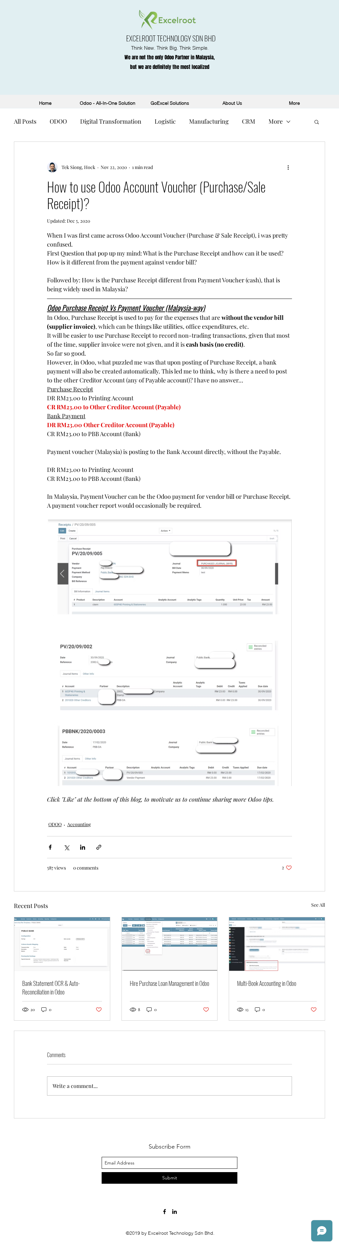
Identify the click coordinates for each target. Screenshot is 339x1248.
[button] (317, 121)
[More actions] (288, 167)
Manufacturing (209, 121)
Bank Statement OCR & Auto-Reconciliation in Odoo (51, 987)
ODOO (58, 121)
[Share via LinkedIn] (82, 847)
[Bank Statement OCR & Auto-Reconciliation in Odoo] (62, 944)
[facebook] (164, 1211)
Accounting (79, 824)
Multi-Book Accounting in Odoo (266, 983)
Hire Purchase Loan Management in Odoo (169, 983)
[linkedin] (174, 1211)
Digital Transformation (110, 121)
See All (318, 905)
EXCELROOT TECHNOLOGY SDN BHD (171, 38)
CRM (248, 121)
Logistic (165, 121)
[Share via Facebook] (50, 847)
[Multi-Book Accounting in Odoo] (277, 944)
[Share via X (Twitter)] (66, 847)
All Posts (25, 121)
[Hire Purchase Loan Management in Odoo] (170, 944)
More (275, 121)
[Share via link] (99, 847)
